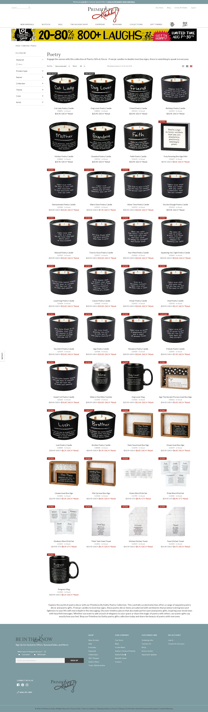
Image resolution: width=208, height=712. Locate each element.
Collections (136, 24)
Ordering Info (147, 640)
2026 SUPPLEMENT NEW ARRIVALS (121, 2)
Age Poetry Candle (101, 349)
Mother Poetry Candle (64, 156)
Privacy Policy (76, 709)
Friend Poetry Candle (138, 108)
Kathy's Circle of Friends (125, 651)
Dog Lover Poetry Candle (101, 108)
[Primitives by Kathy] (64, 691)
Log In (193, 8)
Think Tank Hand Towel (101, 541)
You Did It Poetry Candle (64, 349)
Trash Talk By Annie (96, 665)
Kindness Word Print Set (64, 541)
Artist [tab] (18, 102)
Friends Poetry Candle (175, 349)
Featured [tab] (20, 60)
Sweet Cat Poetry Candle (64, 397)
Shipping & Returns (103, 709)
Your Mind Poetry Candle (138, 252)
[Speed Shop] (182, 66)
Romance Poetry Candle (138, 349)
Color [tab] (18, 96)
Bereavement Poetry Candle (63, 204)
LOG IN (83, 2)
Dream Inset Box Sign (175, 445)
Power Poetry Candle (138, 301)
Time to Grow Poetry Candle (101, 252)
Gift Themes (156, 24)
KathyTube (119, 655)
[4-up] (190, 66)
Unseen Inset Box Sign (64, 493)
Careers (118, 662)
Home (18, 46)
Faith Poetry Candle (138, 156)
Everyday (100, 24)
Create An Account (176, 644)
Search (29, 7)
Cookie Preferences (166, 709)
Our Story (159, 8)
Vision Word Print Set (138, 493)
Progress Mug (64, 589)
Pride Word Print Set (175, 493)
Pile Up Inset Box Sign (101, 493)
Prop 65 (114, 709)
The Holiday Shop (79, 24)
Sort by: (49, 66)
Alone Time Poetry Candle (138, 204)
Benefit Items (121, 658)
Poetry (33, 46)
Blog (169, 8)
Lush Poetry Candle (64, 445)
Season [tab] (19, 77)
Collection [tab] (20, 83)
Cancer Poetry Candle (101, 301)
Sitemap (122, 709)
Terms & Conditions (89, 709)
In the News (120, 647)
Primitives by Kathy (48, 709)
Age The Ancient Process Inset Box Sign (175, 397)
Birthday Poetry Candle (175, 108)
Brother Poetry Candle (101, 445)
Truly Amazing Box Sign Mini (175, 156)
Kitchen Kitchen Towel (138, 541)
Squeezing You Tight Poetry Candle (175, 252)
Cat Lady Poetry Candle (64, 108)
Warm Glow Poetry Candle (101, 204)
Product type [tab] (21, 71)
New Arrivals (27, 24)
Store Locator (147, 651)
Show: (75, 66)
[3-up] (186, 66)
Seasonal (117, 24)
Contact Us (146, 644)
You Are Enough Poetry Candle (175, 204)
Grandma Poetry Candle (101, 156)
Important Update (149, 655)
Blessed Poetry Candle (64, 252)
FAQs (144, 647)
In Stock (46, 24)
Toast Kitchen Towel (175, 541)
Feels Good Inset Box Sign (138, 445)
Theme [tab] (19, 90)
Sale (60, 24)
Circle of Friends (181, 8)
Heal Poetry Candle (175, 301)
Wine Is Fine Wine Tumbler (101, 397)
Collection (25, 46)
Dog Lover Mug (138, 397)
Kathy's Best (93, 662)
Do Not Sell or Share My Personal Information (142, 709)
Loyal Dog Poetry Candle (64, 301)
